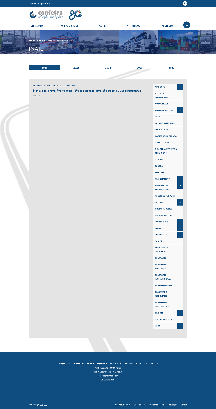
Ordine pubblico (164, 208)
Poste (158, 228)
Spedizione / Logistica (161, 249)
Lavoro (159, 202)
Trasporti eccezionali (161, 266)
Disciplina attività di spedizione (166, 151)
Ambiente (160, 86)
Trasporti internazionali (163, 277)
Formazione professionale (162, 187)
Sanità (158, 241)
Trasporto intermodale (162, 304)
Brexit (158, 116)
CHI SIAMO (37, 26)
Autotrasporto (164, 110)
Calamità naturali (165, 123)
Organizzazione (164, 215)
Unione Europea (163, 319)
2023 (140, 67)
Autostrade (161, 103)
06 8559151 (102, 371)
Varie (157, 325)
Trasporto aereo (164, 285)
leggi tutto (39, 95)
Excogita (43, 404)
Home (32, 40)
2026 (44, 67)
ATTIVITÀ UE (133, 26)
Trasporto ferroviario (161, 294)
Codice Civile (161, 129)
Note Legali (172, 405)
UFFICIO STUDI (69, 26)
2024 (108, 67)
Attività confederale (161, 95)
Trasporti (160, 258)
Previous (26, 67)
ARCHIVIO (167, 26)
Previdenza (60, 40)
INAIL (48, 85)
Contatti (184, 405)
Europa (159, 166)
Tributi (159, 312)
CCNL (102, 26)
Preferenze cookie (156, 405)
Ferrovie (159, 172)
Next (189, 67)
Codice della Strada (166, 136)
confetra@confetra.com (108, 375)
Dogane (159, 159)
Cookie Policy (139, 405)
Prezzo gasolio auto (63, 85)
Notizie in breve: (88, 90)
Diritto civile (162, 142)
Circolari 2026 (44, 40)
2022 (171, 67)
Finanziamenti (162, 179)
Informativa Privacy (122, 405)
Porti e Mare (161, 221)
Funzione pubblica (165, 195)
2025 (76, 67)
